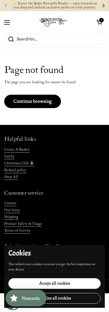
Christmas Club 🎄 (19, 163)
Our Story (12, 210)
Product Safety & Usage (23, 224)
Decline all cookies (54, 298)
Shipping (11, 217)
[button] (99, 22)
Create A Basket (17, 149)
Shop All (11, 177)
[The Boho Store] (53, 22)
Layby (9, 156)
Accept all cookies (54, 283)
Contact (10, 203)
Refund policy (15, 170)
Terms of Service (17, 230)
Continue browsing (32, 101)
